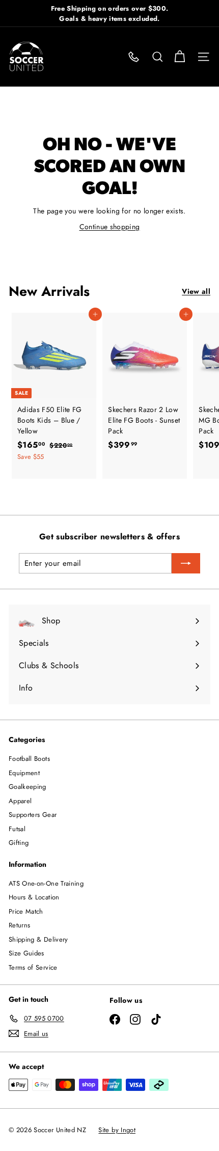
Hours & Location (34, 897)
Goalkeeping (27, 786)
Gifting (19, 842)
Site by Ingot (116, 1130)
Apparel (20, 801)
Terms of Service (33, 967)
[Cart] (179, 57)
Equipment (24, 773)
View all (196, 291)
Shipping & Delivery (38, 939)
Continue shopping (109, 227)
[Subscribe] (186, 563)
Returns (19, 925)
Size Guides (26, 953)
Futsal (17, 829)
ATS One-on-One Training (46, 883)
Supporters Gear (33, 814)
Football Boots (29, 758)
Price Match (26, 911)
